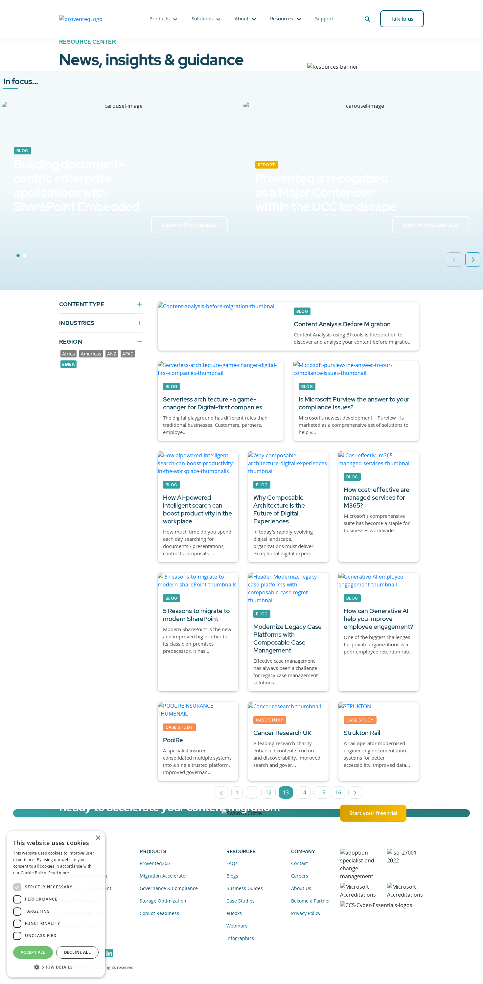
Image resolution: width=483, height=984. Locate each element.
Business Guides (244, 888)
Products (160, 18)
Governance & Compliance (169, 888)
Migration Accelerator (163, 876)
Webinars (236, 926)
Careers (299, 876)
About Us (301, 888)
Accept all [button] (33, 952)
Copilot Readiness (159, 913)
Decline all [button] (77, 952)
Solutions (202, 18)
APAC (127, 354)
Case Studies (240, 901)
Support (324, 18)
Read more (58, 872)
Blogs (232, 876)
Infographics (240, 938)
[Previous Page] (221, 792)
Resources (281, 18)
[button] (56, 967)
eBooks (234, 913)
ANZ (111, 354)
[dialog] (56, 904)
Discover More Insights (189, 224)
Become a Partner (310, 901)
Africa (68, 354)
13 (288, 794)
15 (325, 794)
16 (340, 794)
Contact (299, 863)
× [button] (97, 837)
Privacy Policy (305, 913)
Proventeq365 (155, 863)
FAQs (232, 863)
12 (270, 794)
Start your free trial (373, 813)
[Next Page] (355, 792)
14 (305, 794)
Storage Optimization (163, 901)
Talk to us (402, 18)
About (241, 18)
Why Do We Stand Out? (431, 224)
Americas (91, 354)
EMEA (68, 364)
